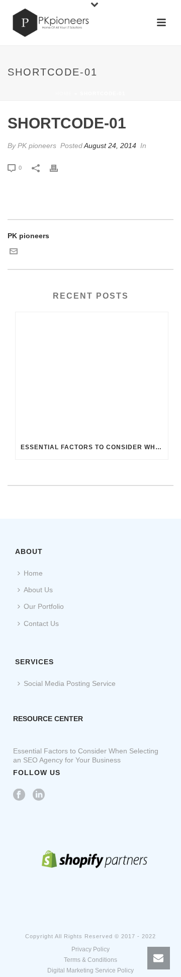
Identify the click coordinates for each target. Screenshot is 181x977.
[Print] (59, 167)
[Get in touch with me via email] (14, 253)
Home (63, 93)
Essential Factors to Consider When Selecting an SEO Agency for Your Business (94, 447)
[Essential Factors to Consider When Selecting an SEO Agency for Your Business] (92, 373)
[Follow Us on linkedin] (39, 795)
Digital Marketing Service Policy (90, 970)
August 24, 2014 (110, 146)
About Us (38, 590)
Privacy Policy (90, 949)
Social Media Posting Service (70, 683)
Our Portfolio (44, 606)
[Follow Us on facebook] (19, 795)
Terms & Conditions (90, 959)
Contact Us (41, 623)
